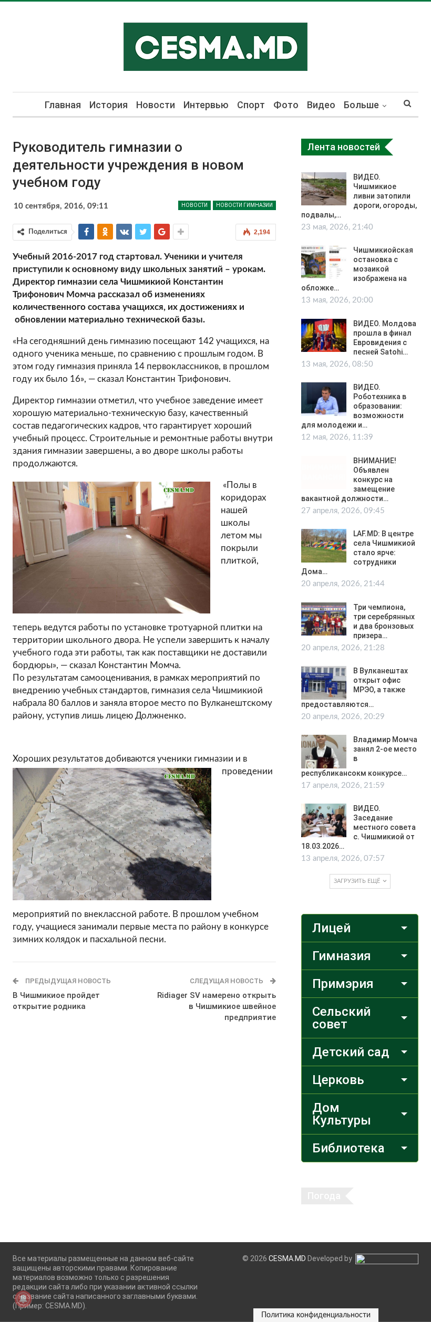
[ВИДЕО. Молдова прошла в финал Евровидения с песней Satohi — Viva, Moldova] (323, 335)
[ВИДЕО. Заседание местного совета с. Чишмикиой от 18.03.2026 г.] (323, 820)
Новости (155, 104)
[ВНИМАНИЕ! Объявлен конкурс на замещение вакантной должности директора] (323, 473)
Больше (361, 104)
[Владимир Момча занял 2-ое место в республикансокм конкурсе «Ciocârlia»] (323, 751)
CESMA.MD (287, 1258)
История (108, 104)
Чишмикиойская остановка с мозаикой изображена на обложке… (357, 269)
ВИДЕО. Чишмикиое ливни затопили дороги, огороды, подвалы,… (359, 196)
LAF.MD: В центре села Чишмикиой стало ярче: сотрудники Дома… (358, 552)
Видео (321, 104)
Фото (286, 104)
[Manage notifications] (23, 1298)
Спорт (251, 104)
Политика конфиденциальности (316, 1315)
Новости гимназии (244, 205)
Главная (63, 104)
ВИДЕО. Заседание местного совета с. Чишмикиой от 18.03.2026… (358, 827)
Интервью (206, 104)
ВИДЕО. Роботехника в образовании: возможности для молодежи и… (353, 406)
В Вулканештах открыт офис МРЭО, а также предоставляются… (354, 688)
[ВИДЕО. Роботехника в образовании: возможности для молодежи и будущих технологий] (323, 399)
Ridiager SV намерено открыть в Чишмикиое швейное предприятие (216, 1006)
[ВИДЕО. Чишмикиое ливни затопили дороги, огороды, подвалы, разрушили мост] (323, 189)
